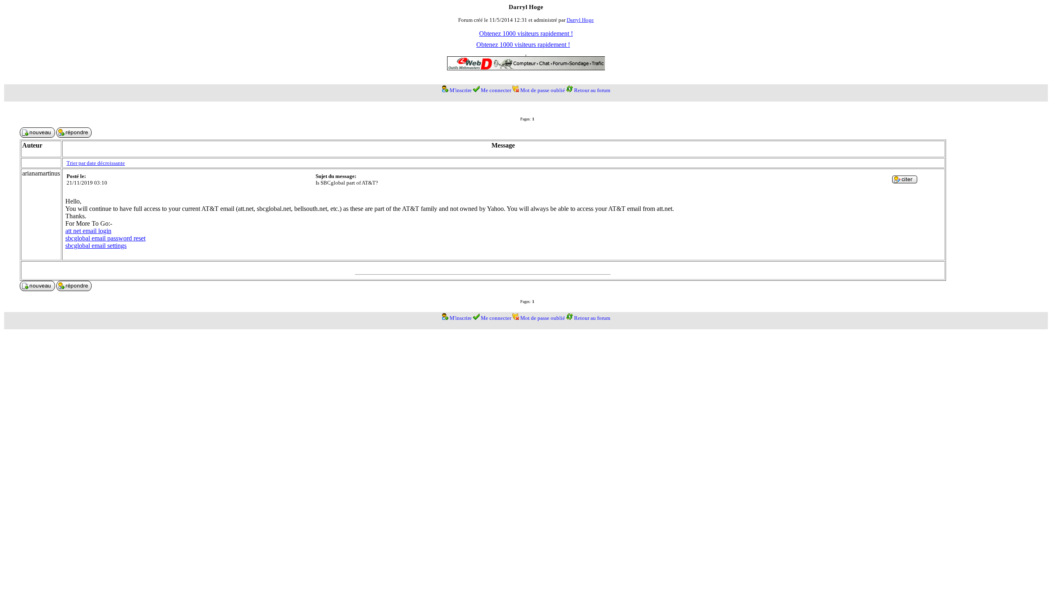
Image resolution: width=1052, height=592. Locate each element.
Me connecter (496, 90)
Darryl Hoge (580, 20)
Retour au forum (592, 90)
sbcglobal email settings (96, 245)
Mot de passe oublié (542, 90)
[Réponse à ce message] (904, 181)
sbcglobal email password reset (105, 238)
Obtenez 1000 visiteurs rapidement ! (526, 33)
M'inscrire (461, 90)
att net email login (88, 230)
